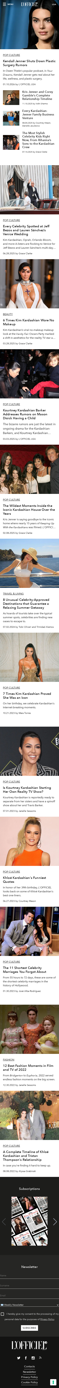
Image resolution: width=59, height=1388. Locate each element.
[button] (55, 1221)
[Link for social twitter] (18, 1358)
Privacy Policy (47, 1319)
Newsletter (29, 1371)
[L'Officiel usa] (29, 4)
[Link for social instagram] (33, 1358)
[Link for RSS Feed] (40, 1358)
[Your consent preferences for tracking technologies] (53, 1382)
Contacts (29, 1366)
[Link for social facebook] (26, 1358)
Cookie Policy (29, 1382)
